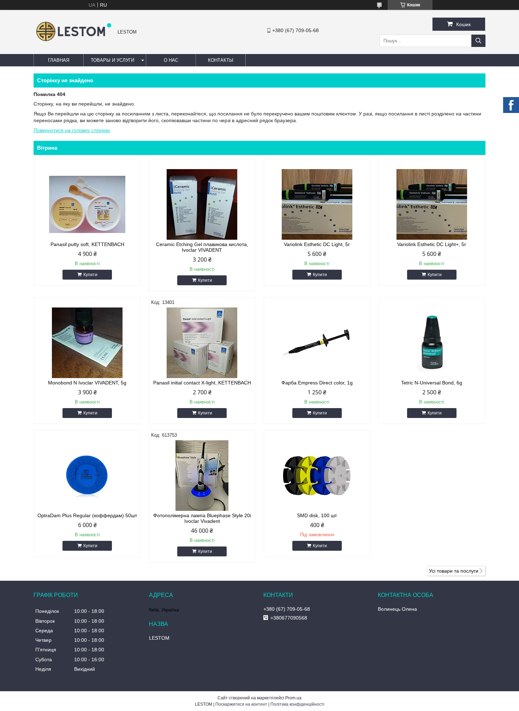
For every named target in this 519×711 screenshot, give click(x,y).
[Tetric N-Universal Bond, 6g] (432, 342)
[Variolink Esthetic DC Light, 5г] (317, 204)
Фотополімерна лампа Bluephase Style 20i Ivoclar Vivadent (202, 518)
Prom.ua (293, 697)
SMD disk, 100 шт (317, 515)
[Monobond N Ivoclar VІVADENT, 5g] (87, 342)
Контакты (220, 60)
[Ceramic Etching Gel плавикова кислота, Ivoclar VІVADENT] (202, 204)
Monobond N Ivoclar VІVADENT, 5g (87, 383)
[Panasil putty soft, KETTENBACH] (87, 204)
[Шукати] (478, 41)
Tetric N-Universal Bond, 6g (431, 383)
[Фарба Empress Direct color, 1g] (317, 342)
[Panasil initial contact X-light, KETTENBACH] (202, 342)
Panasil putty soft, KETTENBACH (87, 244)
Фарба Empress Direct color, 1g (317, 383)
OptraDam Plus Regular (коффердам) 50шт (87, 515)
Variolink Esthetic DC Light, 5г (317, 244)
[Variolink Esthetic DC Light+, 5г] (432, 204)
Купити (90, 274)
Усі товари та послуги (453, 571)
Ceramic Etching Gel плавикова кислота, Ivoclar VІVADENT (202, 247)
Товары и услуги (112, 60)
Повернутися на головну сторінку (72, 130)
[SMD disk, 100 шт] (317, 475)
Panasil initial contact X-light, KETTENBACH (202, 383)
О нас (171, 60)
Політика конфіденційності (297, 704)
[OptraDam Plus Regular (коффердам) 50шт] (87, 475)
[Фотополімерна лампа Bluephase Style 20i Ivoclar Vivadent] (202, 475)
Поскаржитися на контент (241, 704)
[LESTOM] (74, 42)
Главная (58, 60)
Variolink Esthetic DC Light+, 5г (431, 244)
